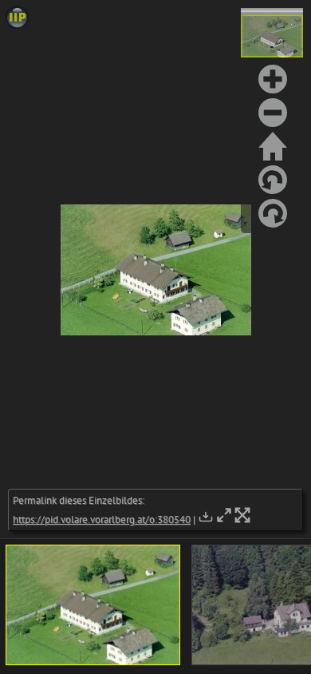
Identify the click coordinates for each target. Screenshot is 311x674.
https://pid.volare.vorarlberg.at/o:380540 (102, 519)
